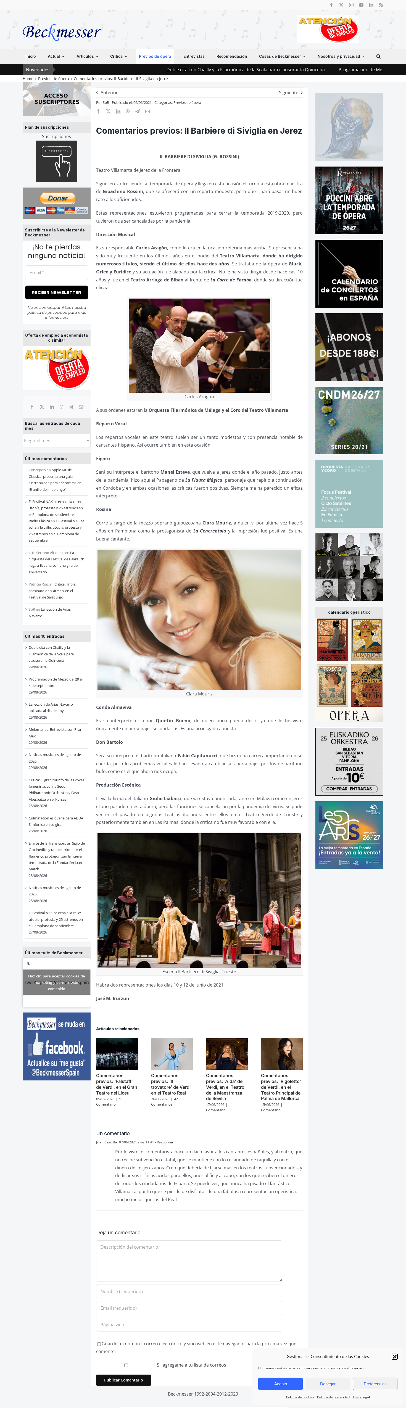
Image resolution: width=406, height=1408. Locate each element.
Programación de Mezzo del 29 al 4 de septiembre (314, 70)
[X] (42, 407)
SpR (106, 102)
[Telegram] (71, 407)
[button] (394, 1356)
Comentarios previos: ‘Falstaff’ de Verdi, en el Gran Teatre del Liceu (116, 1084)
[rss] (381, 5)
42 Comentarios (164, 1101)
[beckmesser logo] (62, 20)
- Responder (163, 1142)
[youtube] (361, 5)
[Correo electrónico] (81, 407)
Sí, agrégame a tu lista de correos (191, 1365)
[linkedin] (371, 5)
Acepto (280, 1383)
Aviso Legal (361, 1397)
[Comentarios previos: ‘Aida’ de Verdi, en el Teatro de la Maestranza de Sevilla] (227, 1041)
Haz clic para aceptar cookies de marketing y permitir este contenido (56, 982)
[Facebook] (32, 407)
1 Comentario (108, 1101)
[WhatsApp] (61, 407)
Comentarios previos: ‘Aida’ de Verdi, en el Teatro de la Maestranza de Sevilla (225, 1087)
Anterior (109, 92)
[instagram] (351, 5)
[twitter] (341, 5)
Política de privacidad (333, 1397)
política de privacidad (47, 312)
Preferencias (375, 1383)
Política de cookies (300, 1397)
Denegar (328, 1383)
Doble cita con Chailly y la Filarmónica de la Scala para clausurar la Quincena (168, 70)
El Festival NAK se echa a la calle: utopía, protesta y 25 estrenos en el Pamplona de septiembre (56, 919)
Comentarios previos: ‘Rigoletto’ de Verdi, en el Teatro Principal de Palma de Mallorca (281, 1087)
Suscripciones (56, 136)
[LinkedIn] (52, 407)
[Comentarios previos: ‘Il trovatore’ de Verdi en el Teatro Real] (172, 1041)
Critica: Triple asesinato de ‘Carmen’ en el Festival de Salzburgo (52, 591)
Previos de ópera (187, 102)
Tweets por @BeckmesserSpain (56, 982)
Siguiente (288, 92)
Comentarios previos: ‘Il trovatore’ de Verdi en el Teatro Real (171, 1084)
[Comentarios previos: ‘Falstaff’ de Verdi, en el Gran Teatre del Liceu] (117, 1041)
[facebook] (331, 5)
